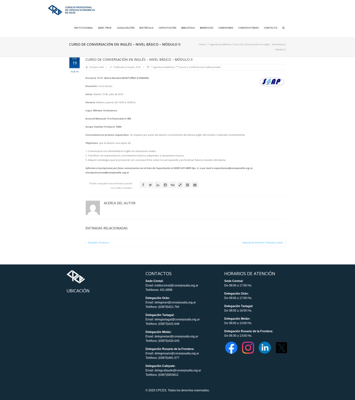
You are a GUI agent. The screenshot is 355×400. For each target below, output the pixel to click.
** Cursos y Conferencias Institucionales (198, 67)
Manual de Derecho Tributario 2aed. (263, 242)
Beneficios (206, 27)
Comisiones (225, 27)
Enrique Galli (96, 67)
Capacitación (167, 27)
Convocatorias (248, 27)
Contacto (270, 27)
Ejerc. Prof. (105, 27)
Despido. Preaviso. (98, 242)
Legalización (125, 27)
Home (202, 44)
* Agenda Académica (219, 44)
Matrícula (146, 27)
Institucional (83, 27)
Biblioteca (188, 27)
